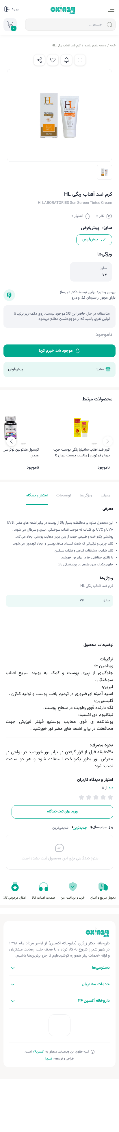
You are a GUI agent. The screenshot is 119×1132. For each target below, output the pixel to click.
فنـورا (48, 1059)
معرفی (105, 495)
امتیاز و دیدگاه (37, 495)
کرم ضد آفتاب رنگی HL (66, 45)
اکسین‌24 (38, 1052)
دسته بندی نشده (95, 45)
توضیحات (63, 495)
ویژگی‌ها (86, 495)
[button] (11, 441)
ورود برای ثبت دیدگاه (62, 811)
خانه (113, 45)
